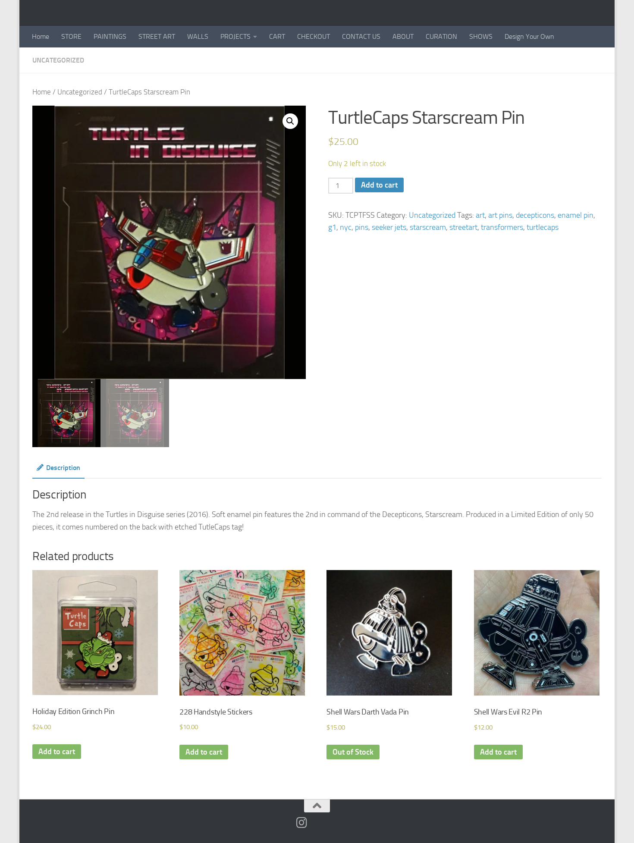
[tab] (58, 471)
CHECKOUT (313, 36)
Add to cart (379, 185)
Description (63, 468)
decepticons (535, 215)
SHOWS (481, 36)
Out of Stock (353, 752)
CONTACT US (361, 36)
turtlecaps (543, 227)
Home (40, 36)
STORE (71, 36)
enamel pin (575, 215)
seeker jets (389, 227)
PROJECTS (235, 36)
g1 (332, 227)
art (480, 215)
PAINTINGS (110, 36)
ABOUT (403, 36)
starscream (428, 227)
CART (277, 36)
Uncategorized (58, 60)
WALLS (197, 36)
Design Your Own (529, 36)
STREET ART (156, 36)
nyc (346, 227)
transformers (502, 227)
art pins (500, 215)
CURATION (441, 36)
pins (361, 227)
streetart (463, 227)
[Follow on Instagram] (302, 823)
